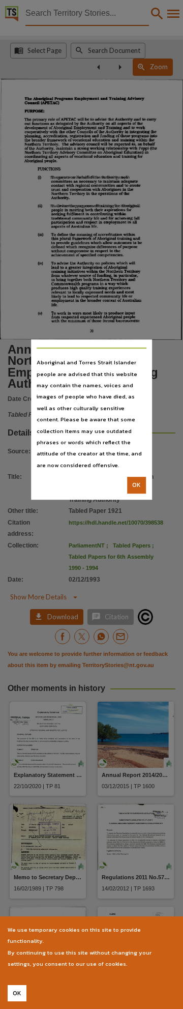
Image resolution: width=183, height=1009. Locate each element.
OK (136, 484)
